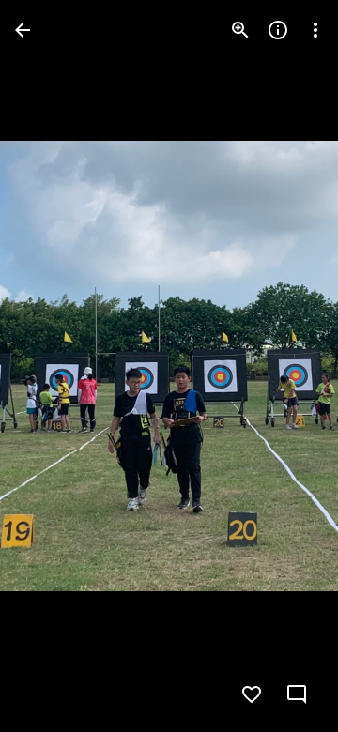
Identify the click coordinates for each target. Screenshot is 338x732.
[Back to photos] (22, 30)
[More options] (315, 30)
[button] (52, 366)
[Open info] (278, 30)
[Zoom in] (240, 30)
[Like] (251, 694)
